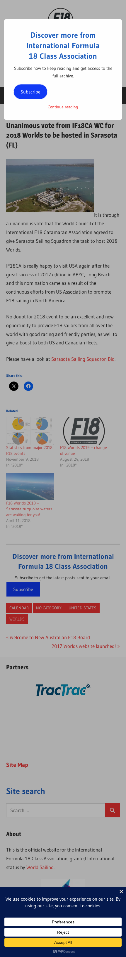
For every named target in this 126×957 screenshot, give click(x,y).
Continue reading (63, 107)
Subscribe (30, 92)
